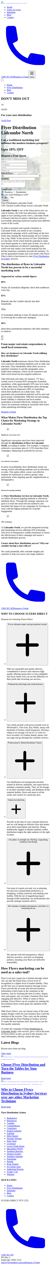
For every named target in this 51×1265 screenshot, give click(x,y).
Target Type (6, 189)
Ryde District (13, 1164)
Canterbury (12, 1128)
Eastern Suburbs (14, 1131)
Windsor (10, 1174)
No (12, 197)
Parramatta (11, 1159)
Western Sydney (14, 1154)
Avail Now (6, 120)
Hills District (12, 1136)
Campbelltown (13, 1126)
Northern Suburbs (15, 1156)
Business (9, 192)
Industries (11, 12)
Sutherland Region (15, 1169)
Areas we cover (14, 10)
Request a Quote (21, 77)
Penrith (10, 1161)
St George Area (14, 1166)
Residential (21, 192)
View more (6, 1053)
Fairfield (10, 1133)
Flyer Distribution (15, 87)
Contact (10, 17)
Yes (6, 197)
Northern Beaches (15, 1151)
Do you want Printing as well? (14, 194)
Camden (10, 1123)
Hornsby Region (14, 1138)
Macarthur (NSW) (15, 1149)
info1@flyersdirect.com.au (13, 1262)
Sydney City (12, 1172)
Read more (6, 1078)
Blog (9, 15)
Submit (5, 200)
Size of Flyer (7, 173)
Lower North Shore (15, 1146)
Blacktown (12, 1120)
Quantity (5, 178)
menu (32, 77)
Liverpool (11, 1143)
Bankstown (12, 1118)
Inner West (11, 1141)
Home (9, 7)
